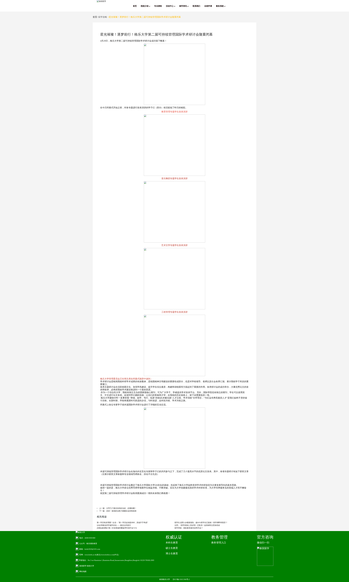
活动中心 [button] (170, 6)
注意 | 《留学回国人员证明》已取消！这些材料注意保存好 (197, 525)
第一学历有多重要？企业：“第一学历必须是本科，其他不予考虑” (122, 522)
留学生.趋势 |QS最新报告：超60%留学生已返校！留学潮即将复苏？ (200, 522)
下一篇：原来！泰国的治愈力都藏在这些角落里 (117, 511)
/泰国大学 (90, 566)
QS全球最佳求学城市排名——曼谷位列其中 (114, 525)
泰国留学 (82, 566)
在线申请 (208, 6)
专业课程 (158, 6)
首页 (135, 6)
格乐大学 (114, 41)
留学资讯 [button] (183, 6)
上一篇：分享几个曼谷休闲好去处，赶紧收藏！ (117, 508)
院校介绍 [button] (145, 6)
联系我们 (196, 6)
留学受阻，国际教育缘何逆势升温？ (188, 528)
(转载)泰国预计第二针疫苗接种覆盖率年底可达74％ (117, 528)
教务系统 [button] (220, 6)
